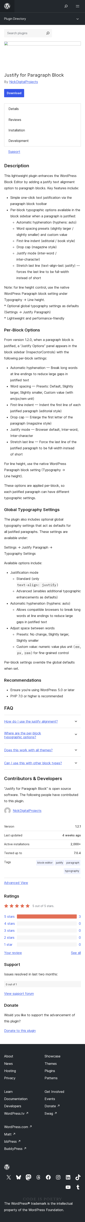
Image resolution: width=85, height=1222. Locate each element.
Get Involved (54, 1092)
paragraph (72, 862)
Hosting (10, 1071)
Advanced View (16, 883)
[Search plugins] (48, 33)
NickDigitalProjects (23, 82)
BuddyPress (15, 1149)
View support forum (19, 993)
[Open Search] (66, 6)
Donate (52, 1106)
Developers (12, 1106)
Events (50, 1099)
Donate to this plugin (20, 1031)
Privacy (9, 1078)
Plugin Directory (15, 18)
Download (14, 93)
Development (18, 141)
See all (76, 953)
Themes (51, 1064)
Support (14, 152)
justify (59, 862)
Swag (51, 1113)
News (8, 1064)
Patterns (51, 1078)
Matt (10, 1134)
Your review (13, 953)
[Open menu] (78, 6)
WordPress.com (18, 1127)
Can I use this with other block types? (33, 763)
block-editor (45, 862)
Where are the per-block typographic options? (22, 735)
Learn (8, 1092)
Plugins (50, 1071)
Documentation (15, 1099)
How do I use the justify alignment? (31, 721)
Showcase (52, 1056)
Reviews (14, 120)
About (8, 1056)
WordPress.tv (16, 1113)
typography (72, 870)
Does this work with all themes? (28, 750)
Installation (16, 130)
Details (13, 109)
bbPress (12, 1141)
